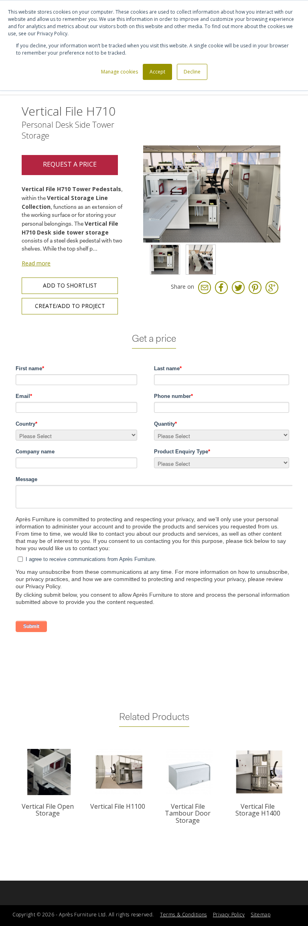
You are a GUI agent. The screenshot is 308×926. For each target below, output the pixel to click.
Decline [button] (192, 71)
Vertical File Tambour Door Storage (188, 813)
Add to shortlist (70, 285)
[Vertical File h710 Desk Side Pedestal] (165, 260)
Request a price (70, 164)
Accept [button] (157, 71)
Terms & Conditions (183, 914)
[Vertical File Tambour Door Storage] (189, 772)
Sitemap (260, 914)
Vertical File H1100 (117, 806)
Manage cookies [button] (119, 71)
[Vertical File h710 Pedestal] (212, 173)
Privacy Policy (229, 914)
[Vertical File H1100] (119, 772)
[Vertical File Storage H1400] (259, 772)
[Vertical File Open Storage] (49, 772)
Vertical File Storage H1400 (257, 810)
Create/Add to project (70, 306)
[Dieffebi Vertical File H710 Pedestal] (201, 260)
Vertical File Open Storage (48, 810)
